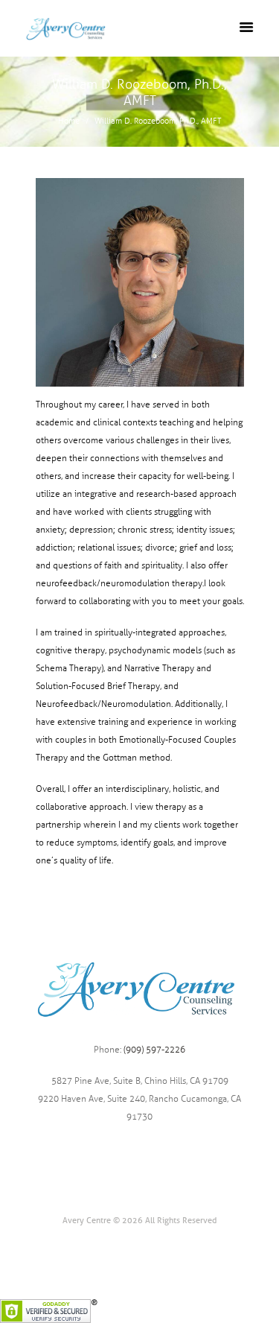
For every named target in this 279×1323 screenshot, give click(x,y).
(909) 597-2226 (154, 1049)
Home (69, 121)
